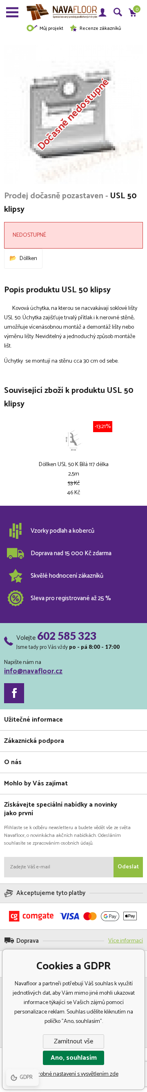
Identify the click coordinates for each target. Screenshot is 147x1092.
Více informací (125, 941)
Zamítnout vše (73, 1041)
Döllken (28, 258)
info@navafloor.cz (33, 671)
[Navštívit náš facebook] (14, 693)
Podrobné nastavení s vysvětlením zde (73, 1074)
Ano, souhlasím (74, 1057)
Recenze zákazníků (100, 28)
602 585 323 (66, 635)
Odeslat (128, 867)
